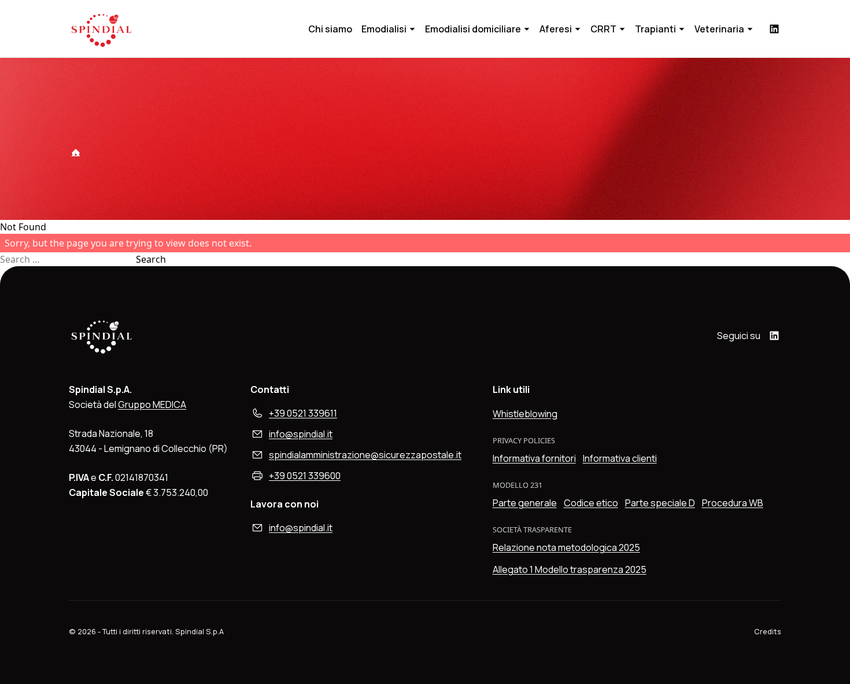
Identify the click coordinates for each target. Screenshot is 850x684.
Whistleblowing (525, 413)
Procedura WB (732, 503)
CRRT (603, 29)
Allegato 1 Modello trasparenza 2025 (569, 569)
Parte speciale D (660, 503)
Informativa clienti (620, 458)
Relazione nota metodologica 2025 (566, 547)
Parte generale (525, 503)
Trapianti (655, 29)
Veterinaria (719, 29)
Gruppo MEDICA (152, 404)
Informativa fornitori (534, 458)
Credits (767, 631)
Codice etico (591, 503)
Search (151, 259)
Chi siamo (330, 29)
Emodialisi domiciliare (473, 29)
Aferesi (555, 29)
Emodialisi (383, 29)
